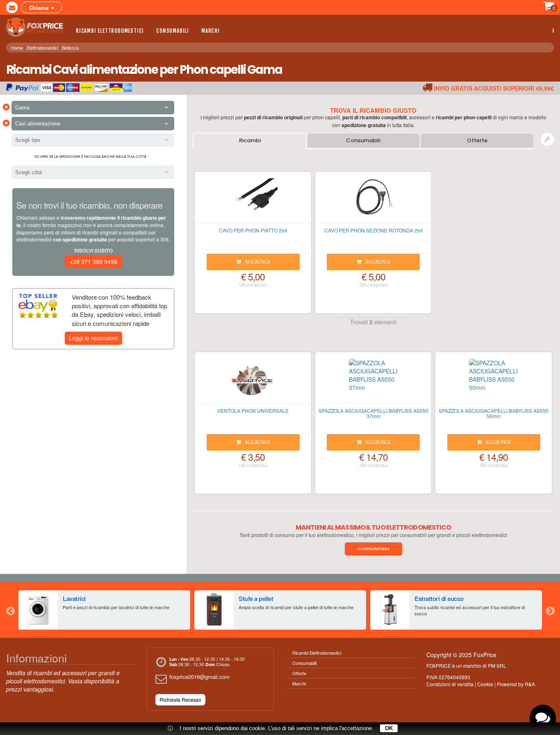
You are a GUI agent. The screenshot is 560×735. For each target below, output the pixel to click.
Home (17, 47)
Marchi (210, 30)
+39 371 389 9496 (93, 261)
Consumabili (172, 30)
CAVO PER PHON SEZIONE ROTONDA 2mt (373, 230)
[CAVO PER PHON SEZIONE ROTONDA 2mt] (373, 200)
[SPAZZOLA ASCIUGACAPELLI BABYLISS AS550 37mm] (373, 381)
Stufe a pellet (256, 598)
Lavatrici (74, 598)
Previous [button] (10, 610)
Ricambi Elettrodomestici (110, 30)
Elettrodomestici (42, 47)
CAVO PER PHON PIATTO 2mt (253, 230)
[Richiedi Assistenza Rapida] (547, 139)
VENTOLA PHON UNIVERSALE (253, 410)
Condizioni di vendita (449, 683)
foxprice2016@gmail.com (199, 676)
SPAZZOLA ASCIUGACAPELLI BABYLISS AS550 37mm (373, 413)
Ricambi (250, 140)
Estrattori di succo (439, 598)
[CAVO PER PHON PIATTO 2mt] (253, 200)
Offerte (477, 140)
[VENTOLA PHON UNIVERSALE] (253, 381)
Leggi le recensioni (93, 338)
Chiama (39, 7)
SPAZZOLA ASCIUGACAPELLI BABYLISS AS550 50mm (494, 413)
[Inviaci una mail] (12, 7)
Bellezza (70, 47)
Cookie (485, 683)
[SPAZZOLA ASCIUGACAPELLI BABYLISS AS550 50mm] (493, 381)
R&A (530, 683)
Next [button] (550, 610)
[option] (104, 610)
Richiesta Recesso (180, 699)
